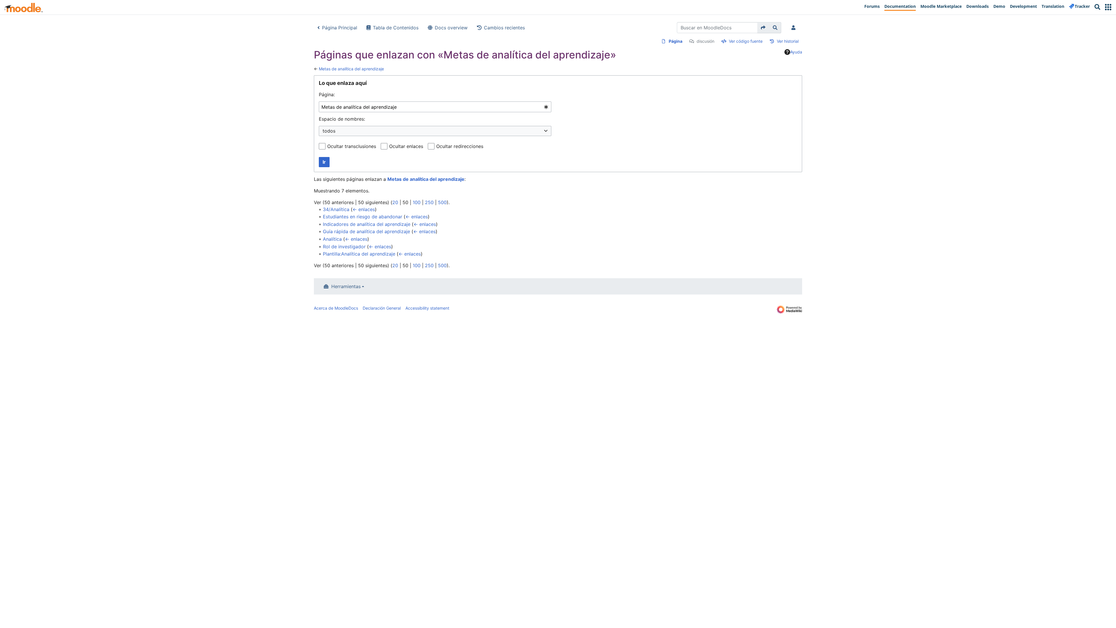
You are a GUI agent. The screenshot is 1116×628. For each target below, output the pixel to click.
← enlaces (364, 209)
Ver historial (788, 41)
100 (417, 202)
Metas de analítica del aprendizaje (351, 68)
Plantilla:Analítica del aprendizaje (359, 254)
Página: (327, 94)
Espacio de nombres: (342, 119)
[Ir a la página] (763, 27)
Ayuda (796, 51)
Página (675, 41)
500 (442, 202)
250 (429, 202)
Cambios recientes (504, 28)
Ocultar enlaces (406, 146)
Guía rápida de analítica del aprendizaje (366, 231)
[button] (1108, 7)
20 (395, 202)
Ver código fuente (746, 41)
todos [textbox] (329, 131)
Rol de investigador (344, 246)
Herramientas (346, 286)
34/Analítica (336, 209)
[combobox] (435, 106)
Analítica (332, 239)
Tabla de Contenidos (396, 28)
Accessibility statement (427, 308)
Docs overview (451, 28)
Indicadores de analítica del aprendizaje (366, 224)
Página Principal (339, 28)
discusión (705, 41)
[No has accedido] (795, 27)
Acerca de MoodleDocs (336, 308)
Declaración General (382, 308)
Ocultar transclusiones (351, 146)
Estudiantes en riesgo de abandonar (362, 217)
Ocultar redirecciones (459, 146)
